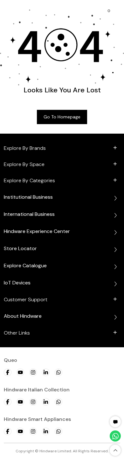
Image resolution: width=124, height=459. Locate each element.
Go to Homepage (62, 117)
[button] (115, 422)
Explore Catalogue (25, 265)
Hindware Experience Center (37, 231)
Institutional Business (28, 197)
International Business (29, 214)
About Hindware (23, 316)
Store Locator (20, 248)
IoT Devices (17, 282)
